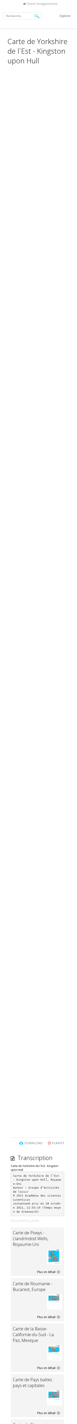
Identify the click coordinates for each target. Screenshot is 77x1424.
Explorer (65, 16)
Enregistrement (47, 4)
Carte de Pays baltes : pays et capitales (33, 1382)
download (33, 1143)
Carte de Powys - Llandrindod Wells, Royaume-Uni (30, 1238)
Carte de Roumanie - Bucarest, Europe (32, 1286)
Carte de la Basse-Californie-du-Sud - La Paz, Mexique (33, 1334)
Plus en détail (46, 1272)
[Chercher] (37, 16)
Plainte (57, 1143)
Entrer (31, 4)
